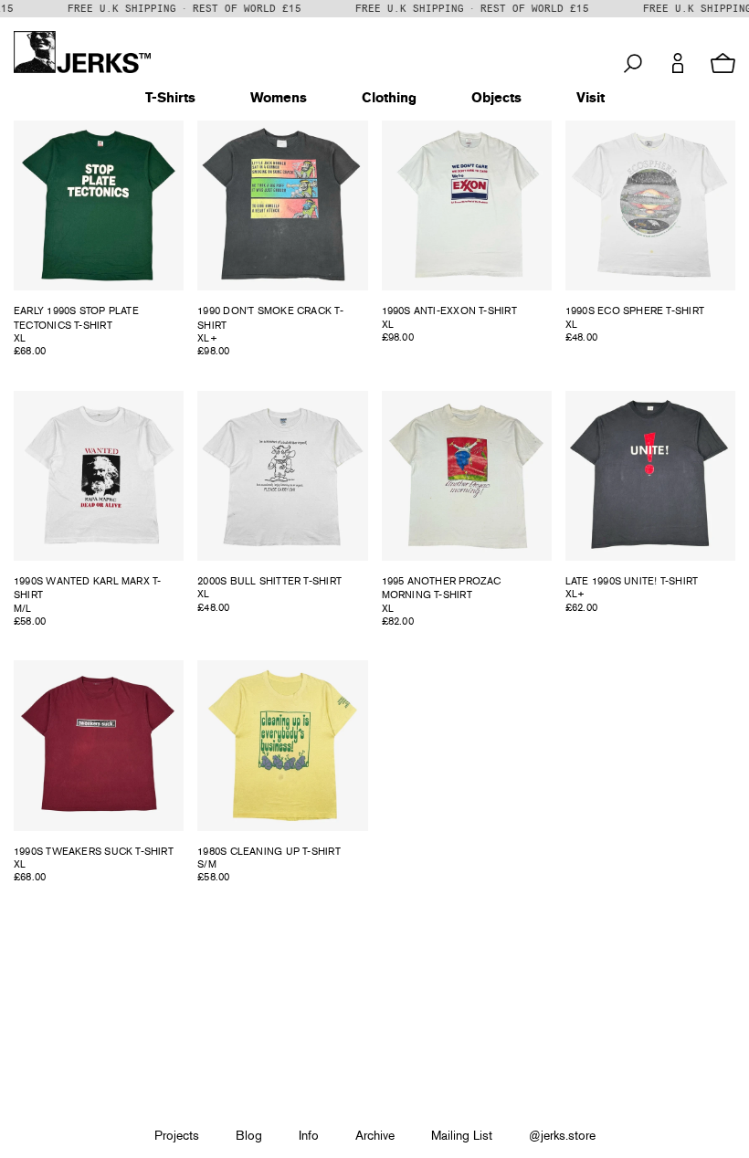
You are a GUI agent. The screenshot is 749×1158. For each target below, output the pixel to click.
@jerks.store (562, 1136)
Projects (176, 1136)
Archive (375, 1136)
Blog (249, 1136)
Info (309, 1136)
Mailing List (461, 1136)
